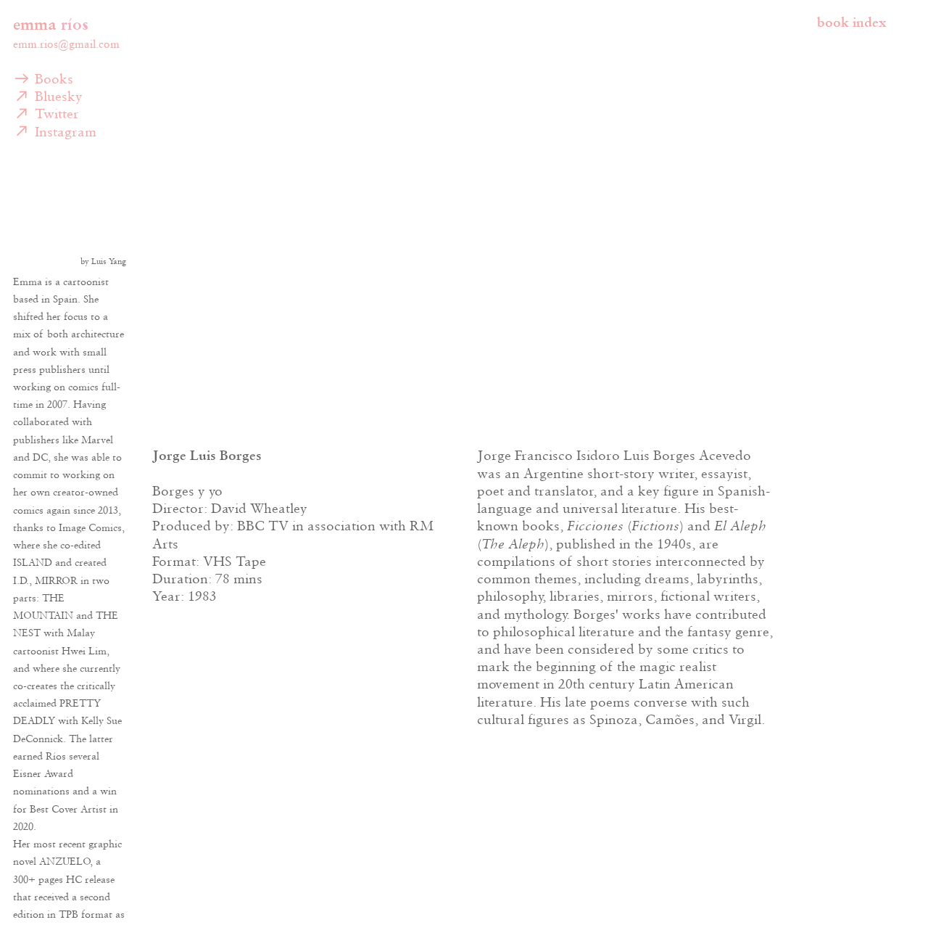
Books (51, 78)
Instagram (63, 131)
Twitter (54, 113)
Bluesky (56, 95)
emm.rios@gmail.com (66, 44)
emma (35, 23)
